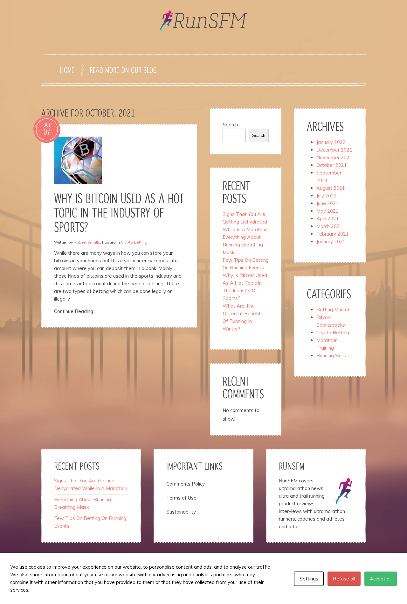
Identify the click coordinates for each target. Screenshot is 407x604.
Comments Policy (185, 484)
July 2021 (326, 196)
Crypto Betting (134, 242)
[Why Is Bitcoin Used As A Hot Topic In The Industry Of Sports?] (78, 160)
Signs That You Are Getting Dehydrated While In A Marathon (245, 221)
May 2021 (327, 211)
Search (230, 125)
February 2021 (332, 234)
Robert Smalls (87, 242)
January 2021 (331, 241)
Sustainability (181, 512)
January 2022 (331, 142)
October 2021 (331, 165)
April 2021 (327, 219)
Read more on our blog (123, 71)
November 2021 (334, 157)
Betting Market (333, 310)
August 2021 (330, 188)
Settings (309, 579)
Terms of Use (181, 498)
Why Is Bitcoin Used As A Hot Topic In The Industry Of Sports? (119, 213)
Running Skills (331, 355)
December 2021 (334, 150)
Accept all (380, 579)
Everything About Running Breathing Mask (243, 244)
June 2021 (327, 203)
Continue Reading (73, 311)
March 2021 (329, 226)
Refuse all (344, 579)
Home (67, 71)
